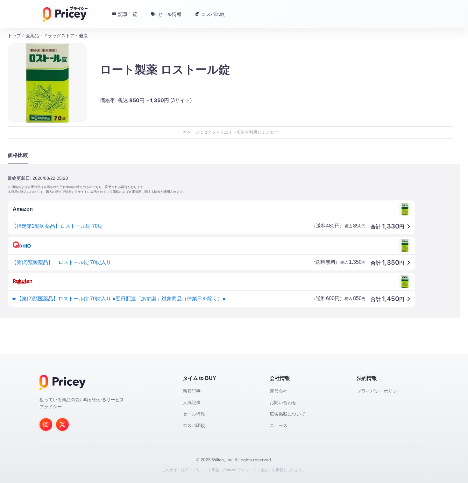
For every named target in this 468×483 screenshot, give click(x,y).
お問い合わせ (283, 402)
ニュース (278, 425)
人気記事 (192, 402)
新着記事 (192, 391)
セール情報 (194, 413)
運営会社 (278, 391)
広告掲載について (287, 413)
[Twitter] (62, 424)
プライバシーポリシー (379, 391)
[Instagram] (45, 424)
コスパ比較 (194, 425)
